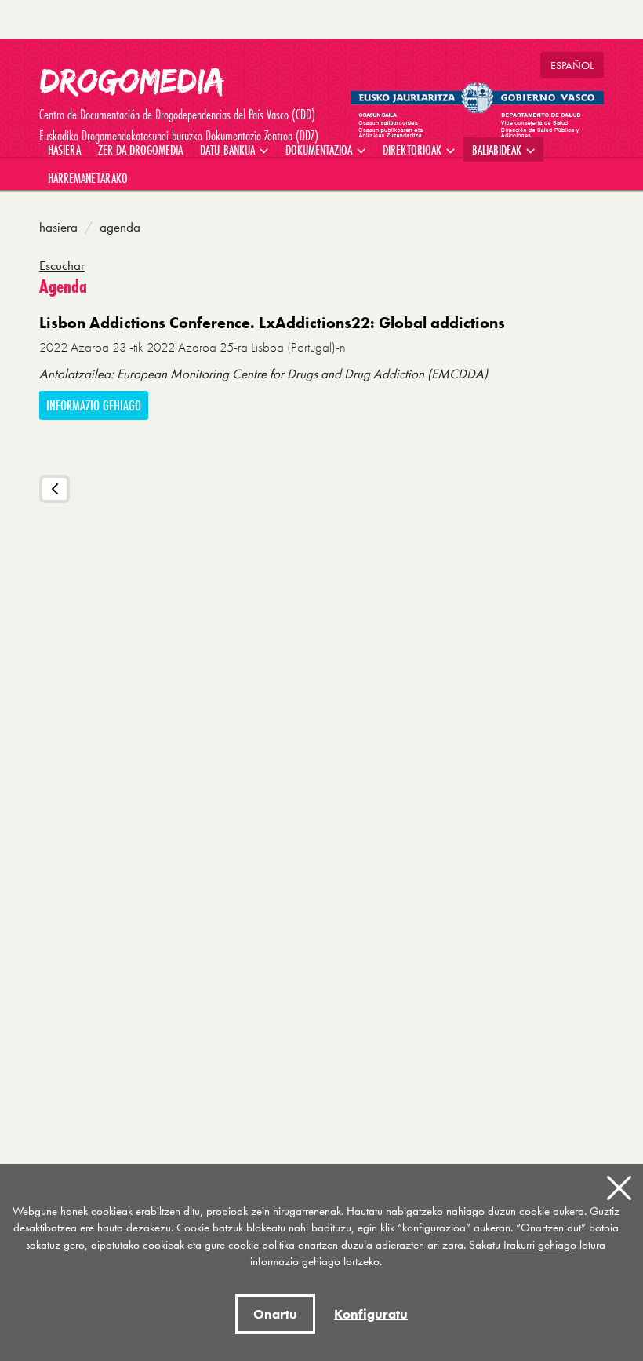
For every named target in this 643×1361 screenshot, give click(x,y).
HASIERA (64, 149)
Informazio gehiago (93, 405)
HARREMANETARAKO (88, 178)
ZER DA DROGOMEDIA (140, 149)
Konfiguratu (371, 1314)
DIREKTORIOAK (414, 149)
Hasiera (58, 226)
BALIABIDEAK (498, 149)
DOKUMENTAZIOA (320, 149)
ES (572, 65)
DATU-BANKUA (229, 149)
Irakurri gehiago (539, 1245)
